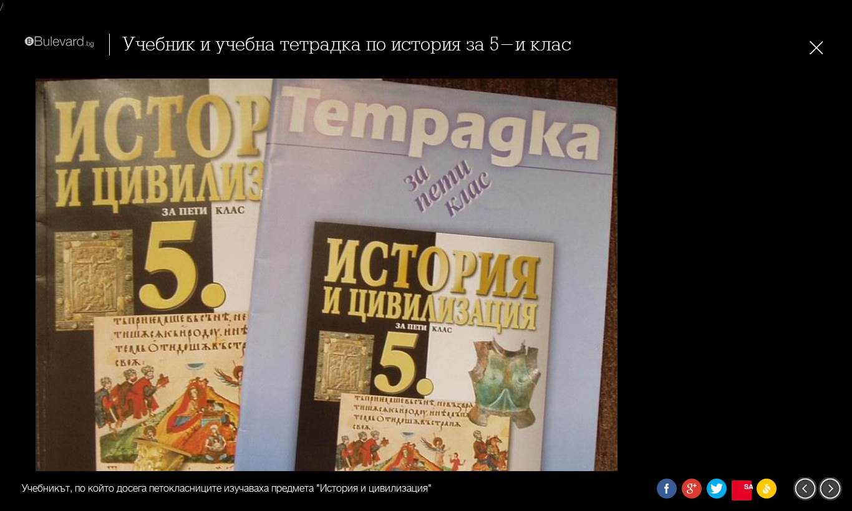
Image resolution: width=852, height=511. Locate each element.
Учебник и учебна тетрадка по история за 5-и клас (346, 44)
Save (748, 486)
